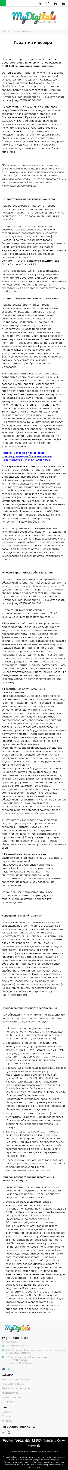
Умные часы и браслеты (16, 1379)
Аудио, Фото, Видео (13, 1384)
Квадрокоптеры (11, 1392)
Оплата (6, 1416)
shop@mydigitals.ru (17, 1345)
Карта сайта (52, 1451)
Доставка (7, 1412)
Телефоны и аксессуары (16, 1388)
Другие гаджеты (11, 1397)
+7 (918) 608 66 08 (15, 1338)
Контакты (7, 1420)
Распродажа (9, 1401)
